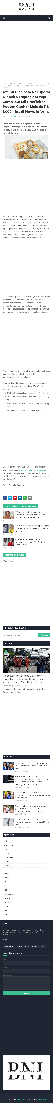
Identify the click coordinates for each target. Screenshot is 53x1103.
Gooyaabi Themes (43, 1099)
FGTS (5, 870)
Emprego (7, 861)
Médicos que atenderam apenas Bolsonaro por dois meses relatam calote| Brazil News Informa (30, 514)
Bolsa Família (8, 845)
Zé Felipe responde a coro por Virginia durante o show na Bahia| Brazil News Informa (32, 528)
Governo (7, 886)
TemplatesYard (21, 1099)
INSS (5, 890)
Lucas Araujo (10, 116)
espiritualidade (9, 865)
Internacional (8, 894)
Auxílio (6, 841)
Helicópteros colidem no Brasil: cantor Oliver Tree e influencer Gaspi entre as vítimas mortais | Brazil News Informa (23, 679)
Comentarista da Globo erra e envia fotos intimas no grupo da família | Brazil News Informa (32, 795)
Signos (6, 910)
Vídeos (6, 914)
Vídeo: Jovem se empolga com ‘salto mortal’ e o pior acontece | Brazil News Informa (32, 822)
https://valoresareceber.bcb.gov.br (33, 470)
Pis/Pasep (7, 898)
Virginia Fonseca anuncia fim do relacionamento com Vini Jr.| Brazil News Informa (30, 542)
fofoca (6, 882)
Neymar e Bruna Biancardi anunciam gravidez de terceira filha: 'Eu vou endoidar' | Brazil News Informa (31, 808)
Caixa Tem (7, 849)
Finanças (7, 878)
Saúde (6, 906)
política (6, 902)
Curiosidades (8, 857)
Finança (7, 874)
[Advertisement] (26, 51)
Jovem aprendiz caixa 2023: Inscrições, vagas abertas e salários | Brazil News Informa (32, 766)
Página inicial (7, 83)
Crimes (6, 853)
